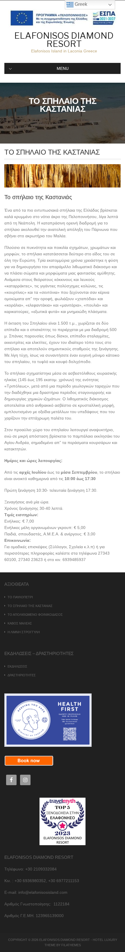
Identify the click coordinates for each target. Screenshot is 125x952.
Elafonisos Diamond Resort (64, 39)
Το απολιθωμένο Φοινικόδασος (35, 614)
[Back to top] (113, 940)
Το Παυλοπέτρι (20, 597)
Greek (80, 4)
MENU (63, 68)
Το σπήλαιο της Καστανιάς (30, 606)
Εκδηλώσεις (17, 666)
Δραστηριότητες (22, 675)
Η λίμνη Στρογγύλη (24, 632)
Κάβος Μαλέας (20, 623)
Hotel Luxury (105, 940)
